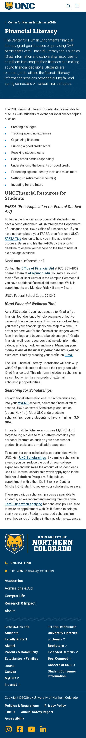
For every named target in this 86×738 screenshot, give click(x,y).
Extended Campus (61, 652)
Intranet (11, 685)
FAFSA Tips (13, 238)
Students (11, 633)
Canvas (10, 672)
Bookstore (56, 646)
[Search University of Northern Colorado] (68, 6)
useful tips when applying (23, 504)
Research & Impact (20, 603)
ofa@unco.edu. (39, 273)
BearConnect (58, 658)
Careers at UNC (60, 665)
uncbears (55, 639)
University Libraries (63, 633)
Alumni (10, 646)
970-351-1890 (20, 563)
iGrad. (69, 355)
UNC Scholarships (32, 457)
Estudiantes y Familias (21, 658)
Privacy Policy (55, 706)
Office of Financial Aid (37, 268)
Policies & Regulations (22, 706)
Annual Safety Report (37, 712)
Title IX (10, 712)
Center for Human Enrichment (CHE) (32, 22)
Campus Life (15, 596)
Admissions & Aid (19, 588)
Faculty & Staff (16, 639)
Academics (14, 580)
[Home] (20, 6)
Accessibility (14, 718)
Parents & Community (21, 652)
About (10, 611)
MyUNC (23, 403)
